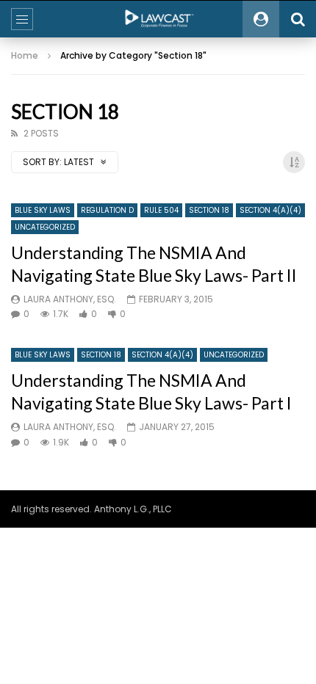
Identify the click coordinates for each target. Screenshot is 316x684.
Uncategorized (45, 227)
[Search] (297, 19)
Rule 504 (161, 210)
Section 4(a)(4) (270, 210)
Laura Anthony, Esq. (70, 299)
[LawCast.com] (158, 19)
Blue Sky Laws (43, 210)
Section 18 (209, 210)
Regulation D (107, 210)
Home (24, 55)
